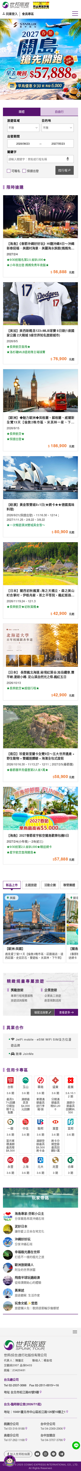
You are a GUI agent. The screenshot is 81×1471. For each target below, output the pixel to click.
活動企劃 (50, 885)
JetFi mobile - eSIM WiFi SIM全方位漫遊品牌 (41, 1042)
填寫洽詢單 (41, 1012)
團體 (22, 111)
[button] (4, 87)
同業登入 (12, 14)
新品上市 (12, 885)
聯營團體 (69, 885)
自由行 (59, 111)
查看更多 (64, 1012)
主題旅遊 (31, 885)
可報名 (15, 171)
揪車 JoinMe (25, 1054)
